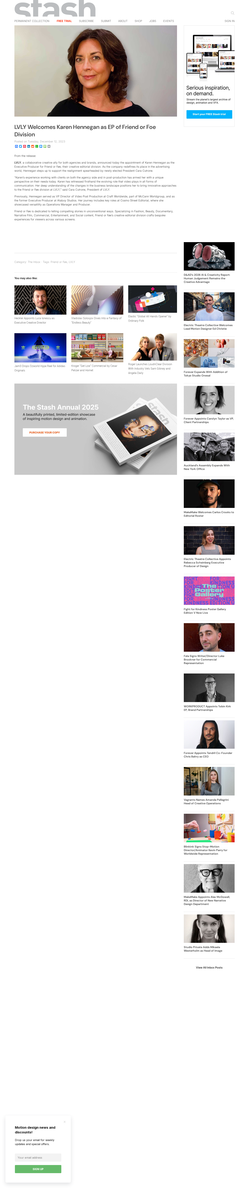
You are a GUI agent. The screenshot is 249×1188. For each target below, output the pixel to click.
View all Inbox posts (209, 967)
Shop (138, 21)
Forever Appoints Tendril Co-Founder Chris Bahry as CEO (208, 754)
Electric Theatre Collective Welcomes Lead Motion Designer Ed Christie (208, 326)
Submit (106, 21)
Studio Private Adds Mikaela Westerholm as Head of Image (203, 948)
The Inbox (34, 262)
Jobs (152, 21)
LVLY (17, 162)
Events (168, 21)
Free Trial (64, 21)
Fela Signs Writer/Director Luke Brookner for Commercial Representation (204, 659)
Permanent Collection (31, 21)
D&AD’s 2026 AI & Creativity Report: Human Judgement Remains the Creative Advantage (207, 278)
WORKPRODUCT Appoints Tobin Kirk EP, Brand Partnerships (207, 708)
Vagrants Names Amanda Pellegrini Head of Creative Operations (206, 801)
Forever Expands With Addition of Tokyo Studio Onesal (205, 373)
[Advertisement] (209, 186)
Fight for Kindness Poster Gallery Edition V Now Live (205, 611)
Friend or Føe (59, 262)
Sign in (230, 21)
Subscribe (86, 21)
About (123, 21)
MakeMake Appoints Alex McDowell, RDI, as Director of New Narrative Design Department (207, 900)
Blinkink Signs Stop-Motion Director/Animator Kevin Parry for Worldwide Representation (205, 850)
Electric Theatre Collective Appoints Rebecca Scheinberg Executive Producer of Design (207, 562)
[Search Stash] (232, 13)
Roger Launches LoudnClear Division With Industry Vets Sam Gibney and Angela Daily (150, 368)
